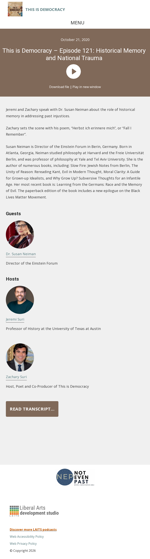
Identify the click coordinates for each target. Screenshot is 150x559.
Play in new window (86, 87)
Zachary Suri (16, 376)
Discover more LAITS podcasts (33, 529)
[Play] (73, 71)
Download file (59, 87)
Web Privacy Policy (23, 543)
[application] (75, 72)
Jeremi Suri (15, 319)
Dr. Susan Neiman (21, 254)
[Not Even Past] (75, 485)
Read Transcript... (32, 409)
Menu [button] (77, 22)
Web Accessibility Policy (27, 536)
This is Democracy (45, 9)
